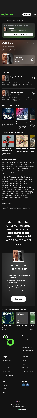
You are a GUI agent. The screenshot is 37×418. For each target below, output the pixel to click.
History (5, 50)
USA (19, 401)
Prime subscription (27, 371)
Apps (23, 364)
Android (5, 392)
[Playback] (32, 59)
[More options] (33, 43)
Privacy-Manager (8, 375)
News (11, 50)
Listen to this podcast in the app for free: (16, 25)
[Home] (3, 20)
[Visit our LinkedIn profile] (23, 385)
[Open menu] (34, 14)
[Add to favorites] (28, 43)
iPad (4, 388)
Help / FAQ (25, 368)
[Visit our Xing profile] (27, 385)
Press (23, 343)
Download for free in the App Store (18, 35)
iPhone (5, 385)
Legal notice (7, 368)
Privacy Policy (7, 364)
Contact (24, 360)
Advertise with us (27, 347)
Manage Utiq (7, 371)
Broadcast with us (27, 350)
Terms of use (7, 360)
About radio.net (26, 340)
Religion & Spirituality (22, 208)
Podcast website (7, 203)
